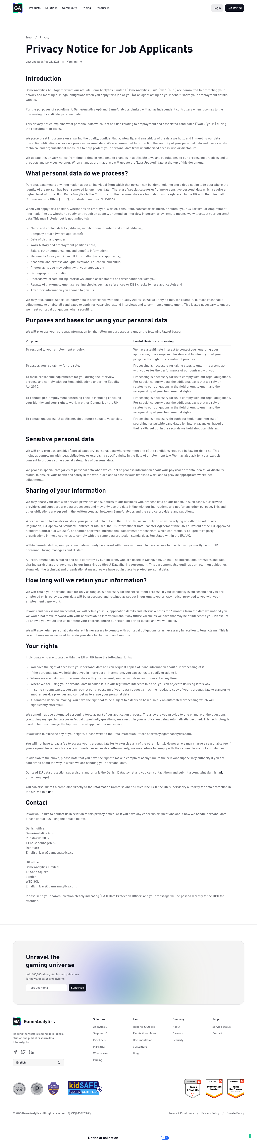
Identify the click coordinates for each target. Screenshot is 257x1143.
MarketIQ (99, 1046)
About (176, 1026)
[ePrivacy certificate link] (37, 1088)
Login (217, 8)
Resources (102, 8)
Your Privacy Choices (141, 1138)
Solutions (51, 8)
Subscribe (77, 987)
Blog (136, 1053)
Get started (234, 8)
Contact (217, 1033)
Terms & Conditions (181, 1113)
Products (35, 8)
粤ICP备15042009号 (80, 1113)
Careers (178, 1033)
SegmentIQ (100, 1033)
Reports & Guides (144, 1026)
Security (178, 1040)
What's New (100, 1053)
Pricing (86, 8)
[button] (38, 1062)
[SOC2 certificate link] (19, 1088)
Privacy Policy (210, 1113)
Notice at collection (103, 1138)
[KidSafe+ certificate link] (83, 1088)
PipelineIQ (99, 1040)
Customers (140, 1046)
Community (69, 8)
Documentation (142, 1040)
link (220, 772)
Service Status (221, 1026)
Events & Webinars (145, 1033)
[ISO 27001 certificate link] (53, 1088)
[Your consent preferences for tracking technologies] (250, 1136)
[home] (17, 8)
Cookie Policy (235, 1113)
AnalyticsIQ (100, 1026)
